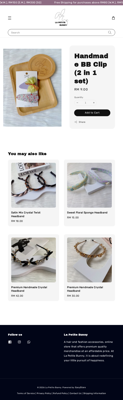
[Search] (110, 32)
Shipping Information (94, 393)
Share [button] (82, 122)
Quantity (78, 97)
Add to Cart (92, 112)
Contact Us (76, 393)
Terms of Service (26, 393)
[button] (9, 18)
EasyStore (80, 387)
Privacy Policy (44, 393)
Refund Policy (60, 393)
